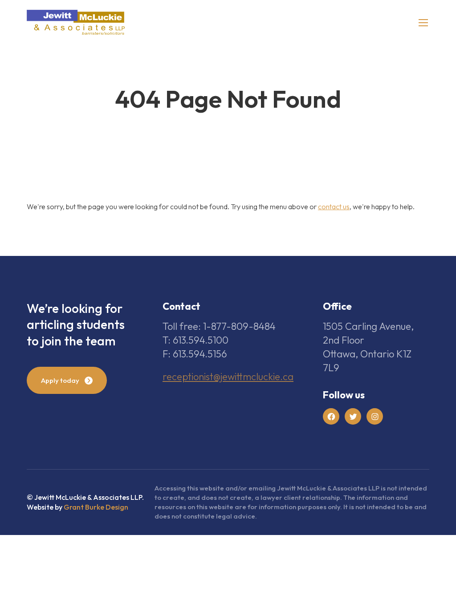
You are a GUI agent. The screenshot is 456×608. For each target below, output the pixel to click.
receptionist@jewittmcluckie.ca (228, 376)
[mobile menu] (423, 22)
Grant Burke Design (96, 507)
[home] (76, 22)
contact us (334, 206)
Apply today (60, 380)
